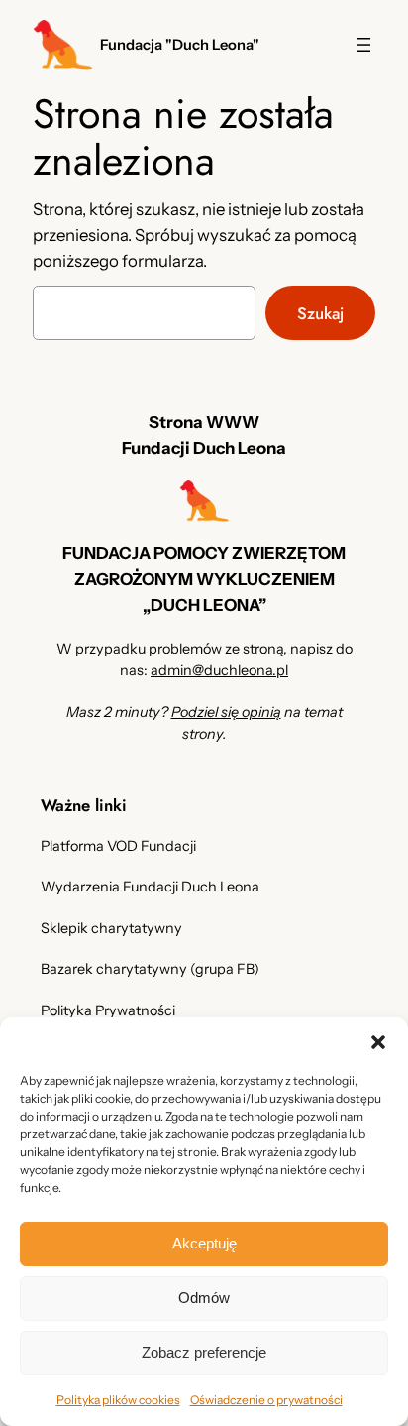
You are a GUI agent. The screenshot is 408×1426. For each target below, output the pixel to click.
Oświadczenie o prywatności (266, 1399)
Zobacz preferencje (204, 1352)
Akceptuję (204, 1243)
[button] (378, 1042)
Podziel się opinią (226, 712)
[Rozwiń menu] (363, 45)
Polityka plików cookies (118, 1399)
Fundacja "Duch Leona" (179, 45)
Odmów (204, 1297)
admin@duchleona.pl (219, 670)
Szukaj (320, 313)
